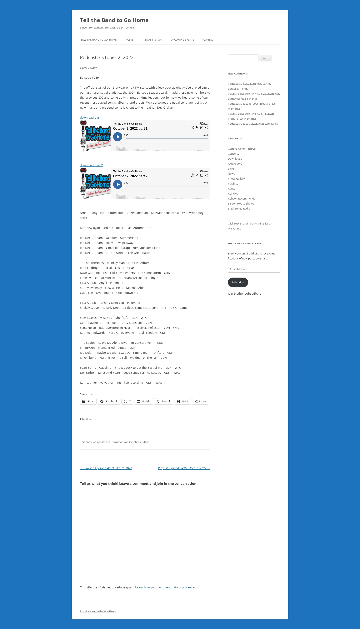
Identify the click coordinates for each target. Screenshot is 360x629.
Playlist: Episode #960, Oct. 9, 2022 (184, 468)
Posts (130, 39)
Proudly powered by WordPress (98, 611)
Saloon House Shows (241, 203)
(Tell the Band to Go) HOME (98, 39)
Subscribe (238, 282)
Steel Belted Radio (239, 208)
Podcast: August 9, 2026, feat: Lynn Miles (253, 123)
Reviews (233, 193)
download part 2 (91, 165)
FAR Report (235, 163)
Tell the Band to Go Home (114, 20)
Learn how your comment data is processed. (166, 587)
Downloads (118, 442)
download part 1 (91, 117)
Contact (209, 39)
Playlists (233, 183)
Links (231, 168)
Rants (231, 188)
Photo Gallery (236, 178)
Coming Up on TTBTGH (242, 148)
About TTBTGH (152, 39)
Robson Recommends (241, 198)
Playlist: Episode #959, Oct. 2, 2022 (106, 468)
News (231, 173)
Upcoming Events (182, 39)
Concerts (233, 153)
